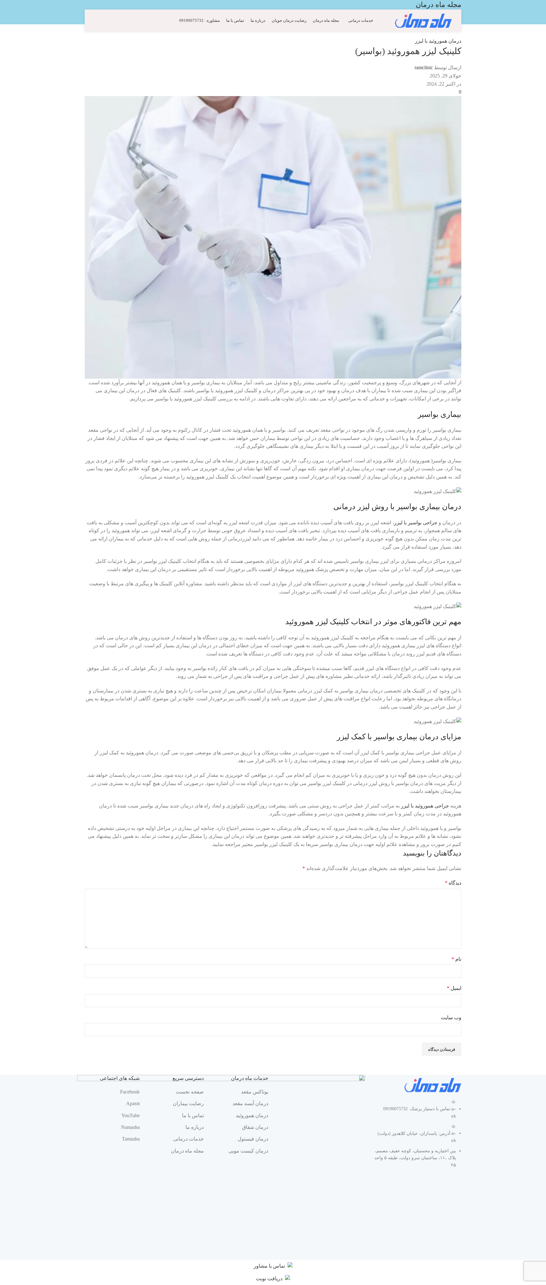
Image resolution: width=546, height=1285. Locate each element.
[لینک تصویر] (432, 1084)
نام (456, 959)
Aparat (133, 1103)
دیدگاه (453, 883)
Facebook (130, 1091)
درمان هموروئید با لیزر (438, 41)
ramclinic (424, 67)
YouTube (130, 1115)
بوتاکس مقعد (254, 1091)
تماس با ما (193, 1115)
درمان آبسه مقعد (250, 1103)
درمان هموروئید (252, 1115)
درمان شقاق (255, 1127)
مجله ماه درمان (187, 1151)
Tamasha (131, 1139)
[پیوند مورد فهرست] (418, 1137)
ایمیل (454, 988)
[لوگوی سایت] (423, 20)
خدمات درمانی (188, 1139)
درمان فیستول (253, 1139)
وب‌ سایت (451, 1017)
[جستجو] (96, 20)
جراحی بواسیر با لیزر (415, 522)
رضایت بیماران (188, 1103)
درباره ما (194, 1127)
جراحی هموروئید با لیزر (425, 805)
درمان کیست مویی (248, 1151)
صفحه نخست (190, 1091)
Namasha (130, 1127)
